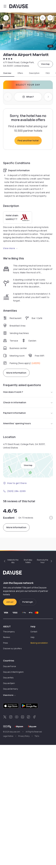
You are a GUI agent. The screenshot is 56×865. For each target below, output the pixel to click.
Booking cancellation (39, 643)
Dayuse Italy (8, 677)
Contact (33, 631)
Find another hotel (28, 140)
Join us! (10, 602)
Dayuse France (9, 666)
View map (45, 64)
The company (9, 631)
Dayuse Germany (10, 689)
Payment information (14, 412)
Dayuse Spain (9, 683)
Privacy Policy (24, 736)
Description (34, 73)
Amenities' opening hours (17, 423)
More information (16, 372)
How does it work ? (13, 391)
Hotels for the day (12, 561)
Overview (7, 73)
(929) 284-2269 (16, 491)
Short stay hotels (28, 561)
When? (30, 96)
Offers (20, 73)
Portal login (27, 602)
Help (32, 637)
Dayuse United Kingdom (13, 672)
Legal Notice (8, 736)
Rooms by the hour (42, 561)
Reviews (6, 637)
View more (9, 248)
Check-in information (14, 402)
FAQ (47, 73)
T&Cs (37, 736)
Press (5, 643)
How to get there (17, 483)
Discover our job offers (12, 648)
